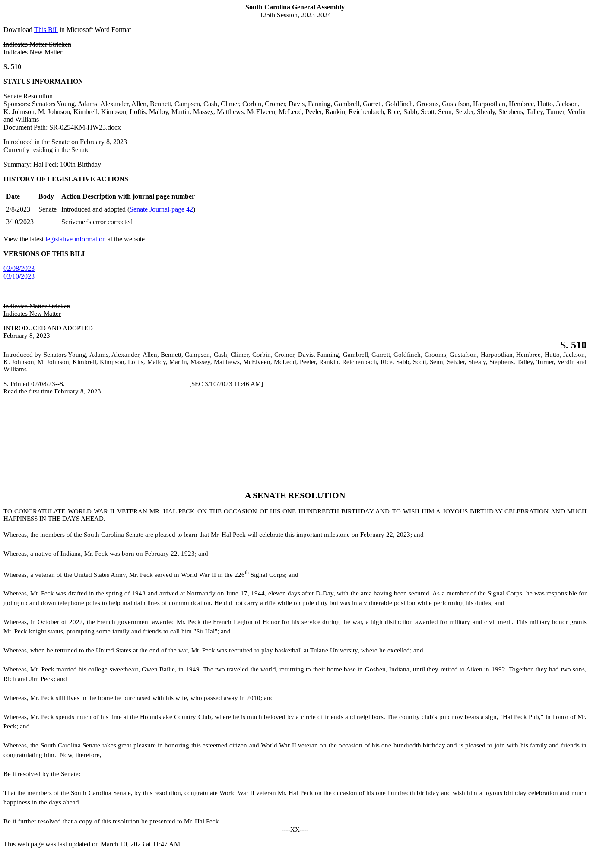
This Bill (46, 29)
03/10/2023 (19, 276)
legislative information (75, 239)
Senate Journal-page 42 (161, 209)
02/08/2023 (19, 268)
